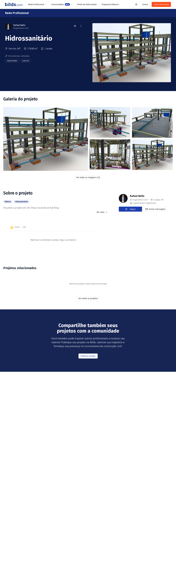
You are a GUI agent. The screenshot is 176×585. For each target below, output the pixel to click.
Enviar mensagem (157, 209)
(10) (24, 227)
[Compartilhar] (75, 26)
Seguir (133, 209)
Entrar (145, 4)
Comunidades (60, 4)
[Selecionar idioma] (136, 4)
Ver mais (101, 212)
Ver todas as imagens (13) (88, 177)
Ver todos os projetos (88, 298)
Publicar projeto (88, 356)
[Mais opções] (81, 26)
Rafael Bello (137, 196)
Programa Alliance (110, 4)
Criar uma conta (161, 4)
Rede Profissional (36, 4)
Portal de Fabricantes (87, 4)
